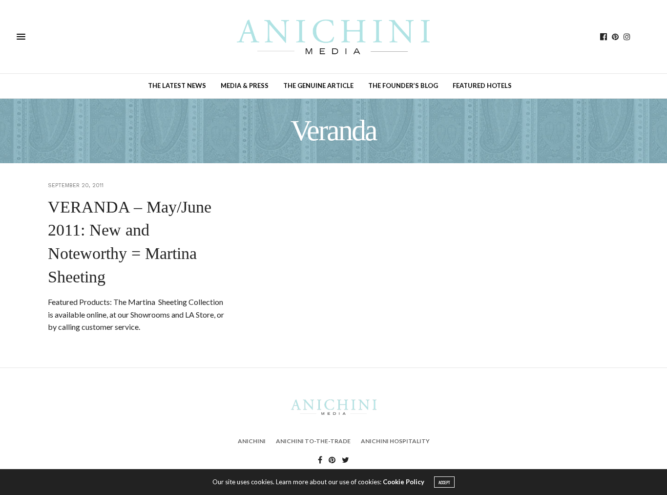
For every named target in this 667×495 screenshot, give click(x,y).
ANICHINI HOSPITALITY (395, 441)
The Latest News (177, 85)
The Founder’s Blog (403, 85)
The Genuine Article (318, 85)
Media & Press (245, 85)
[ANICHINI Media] (333, 37)
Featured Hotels (482, 85)
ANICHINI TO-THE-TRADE (313, 441)
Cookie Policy (403, 482)
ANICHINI (252, 441)
